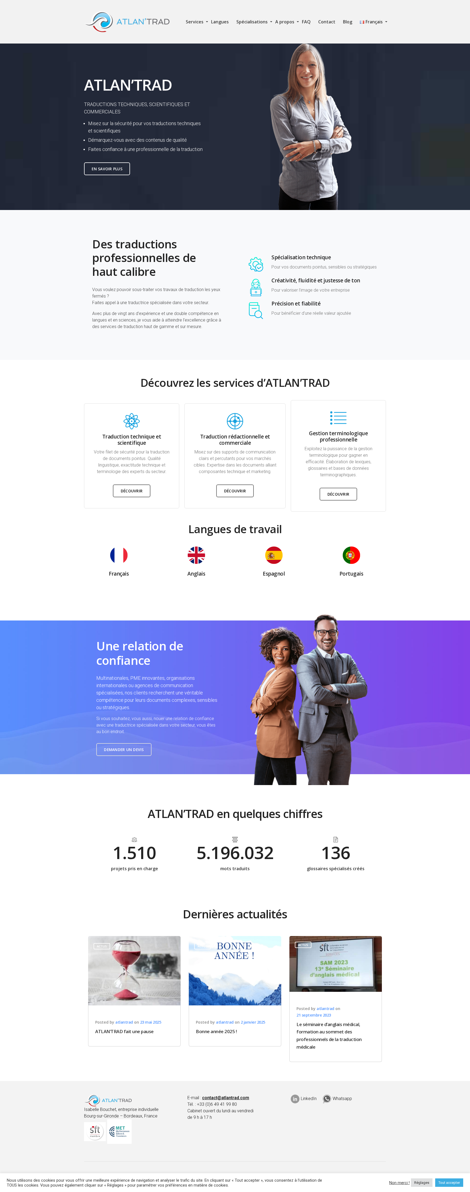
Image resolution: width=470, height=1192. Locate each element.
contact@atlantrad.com (225, 1097)
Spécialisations (252, 22)
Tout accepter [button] (449, 1183)
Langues (220, 22)
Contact (326, 22)
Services (194, 22)
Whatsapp (342, 1098)
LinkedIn (309, 1098)
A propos (284, 22)
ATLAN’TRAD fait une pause (124, 1031)
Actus (102, 946)
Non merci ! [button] (399, 1182)
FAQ (306, 22)
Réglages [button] (421, 1183)
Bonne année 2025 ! (216, 1031)
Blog (347, 22)
